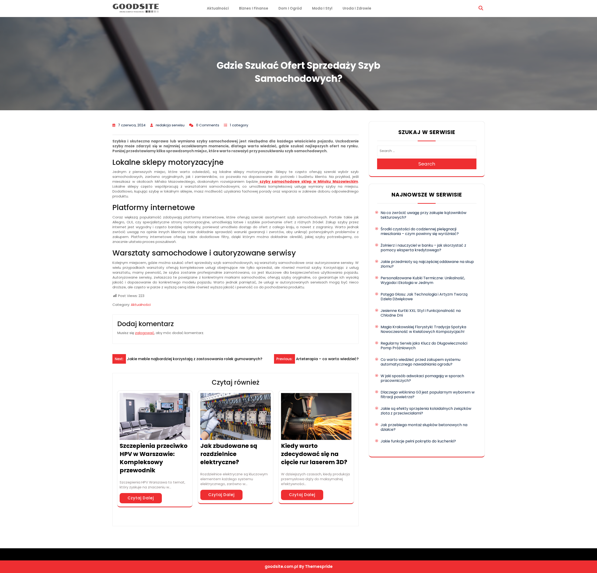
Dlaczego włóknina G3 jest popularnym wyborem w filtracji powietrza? (428, 395)
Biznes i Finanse (253, 8)
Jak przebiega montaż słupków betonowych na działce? (424, 427)
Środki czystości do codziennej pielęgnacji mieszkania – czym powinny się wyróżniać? (420, 231)
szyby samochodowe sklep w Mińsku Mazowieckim (308, 181)
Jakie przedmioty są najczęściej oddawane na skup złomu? (427, 264)
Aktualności (218, 8)
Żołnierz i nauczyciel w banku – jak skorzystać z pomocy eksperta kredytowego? (423, 248)
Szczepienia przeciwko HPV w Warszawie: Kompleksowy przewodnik (153, 458)
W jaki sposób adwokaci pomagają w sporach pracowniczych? (422, 378)
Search (426, 164)
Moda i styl (322, 8)
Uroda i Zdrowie (357, 8)
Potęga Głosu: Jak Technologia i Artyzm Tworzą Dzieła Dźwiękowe (424, 297)
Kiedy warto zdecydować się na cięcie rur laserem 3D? (314, 454)
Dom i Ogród (290, 8)
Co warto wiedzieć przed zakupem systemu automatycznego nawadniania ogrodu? (420, 362)
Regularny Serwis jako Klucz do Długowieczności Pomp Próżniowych (424, 346)
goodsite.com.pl (281, 566)
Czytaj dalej (141, 498)
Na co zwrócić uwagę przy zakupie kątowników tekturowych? (423, 215)
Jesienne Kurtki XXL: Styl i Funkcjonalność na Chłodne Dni (421, 313)
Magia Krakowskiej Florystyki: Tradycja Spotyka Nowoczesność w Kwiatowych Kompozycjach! (423, 329)
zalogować (144, 332)
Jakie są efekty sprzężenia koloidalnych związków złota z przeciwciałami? (426, 411)
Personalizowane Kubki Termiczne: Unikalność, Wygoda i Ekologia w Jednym (423, 280)
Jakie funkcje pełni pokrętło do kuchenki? (418, 441)
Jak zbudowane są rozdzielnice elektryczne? (228, 454)
